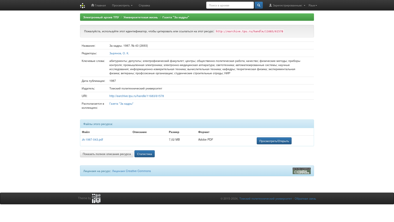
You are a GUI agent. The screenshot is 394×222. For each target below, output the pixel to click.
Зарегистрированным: (287, 5)
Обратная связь (305, 198)
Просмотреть (121, 5)
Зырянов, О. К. (119, 53)
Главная (100, 5)
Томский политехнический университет (265, 198)
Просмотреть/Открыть (274, 141)
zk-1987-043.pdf (92, 139)
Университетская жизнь (141, 17)
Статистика (144, 154)
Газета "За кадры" (176, 17)
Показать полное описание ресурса (107, 154)
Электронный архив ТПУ (101, 17)
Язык (311, 5)
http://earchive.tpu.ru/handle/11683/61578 (136, 96)
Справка (144, 5)
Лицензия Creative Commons (131, 171)
